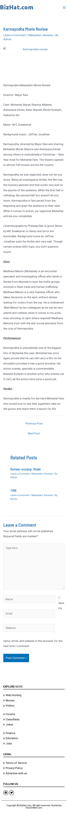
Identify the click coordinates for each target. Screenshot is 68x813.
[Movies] (34, 700)
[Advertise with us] (34, 773)
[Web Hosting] (34, 695)
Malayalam (35, 35)
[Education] (34, 738)
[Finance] (34, 733)
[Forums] (34, 714)
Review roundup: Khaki (25, 469)
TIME (13, 491)
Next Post (34, 433)
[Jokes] (34, 724)
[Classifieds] (34, 719)
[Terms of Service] (34, 763)
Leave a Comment (14, 35)
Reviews (48, 35)
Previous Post (34, 423)
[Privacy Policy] (34, 768)
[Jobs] (34, 743)
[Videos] (34, 705)
